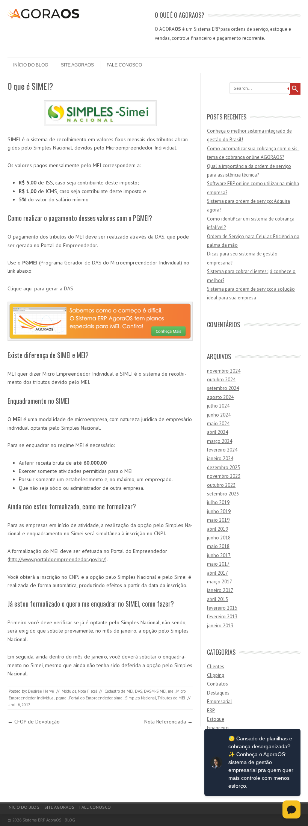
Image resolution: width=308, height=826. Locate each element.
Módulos (69, 691)
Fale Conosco (124, 65)
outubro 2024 (221, 379)
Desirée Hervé (41, 691)
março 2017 (219, 581)
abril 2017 (217, 573)
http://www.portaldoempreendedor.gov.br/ (57, 559)
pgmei (62, 698)
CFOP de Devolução (34, 721)
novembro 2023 (223, 476)
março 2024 (219, 441)
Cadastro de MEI (118, 691)
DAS (138, 691)
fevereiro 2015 (222, 608)
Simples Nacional (140, 698)
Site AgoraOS (77, 65)
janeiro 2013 (220, 625)
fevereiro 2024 (222, 450)
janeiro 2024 (220, 458)
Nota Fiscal (87, 691)
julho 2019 (218, 502)
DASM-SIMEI (155, 691)
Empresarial (219, 701)
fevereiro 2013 (222, 616)
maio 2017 (218, 564)
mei (171, 691)
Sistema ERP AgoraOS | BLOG (49, 820)
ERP (211, 710)
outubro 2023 (221, 485)
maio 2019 (218, 520)
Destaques (218, 693)
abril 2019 (217, 529)
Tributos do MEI (171, 698)
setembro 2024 (223, 388)
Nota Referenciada (168, 721)
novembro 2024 (223, 371)
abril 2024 (217, 432)
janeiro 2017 (220, 590)
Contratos (217, 684)
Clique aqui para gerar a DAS (40, 288)
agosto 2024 (220, 397)
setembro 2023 (223, 494)
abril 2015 (217, 599)
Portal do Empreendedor (90, 698)
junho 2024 (219, 415)
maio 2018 (218, 546)
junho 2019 (219, 511)
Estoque (215, 719)
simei (119, 698)
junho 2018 (219, 538)
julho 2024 (218, 406)
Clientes (215, 666)
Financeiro (218, 728)
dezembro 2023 (223, 467)
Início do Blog (30, 65)
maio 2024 (218, 423)
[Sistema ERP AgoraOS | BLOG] (43, 16)
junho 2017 (219, 555)
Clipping (215, 675)
